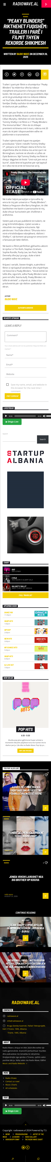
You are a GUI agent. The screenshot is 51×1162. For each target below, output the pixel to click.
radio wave (23, 53)
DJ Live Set (9, 665)
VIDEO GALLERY (31, 1137)
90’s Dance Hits (10, 647)
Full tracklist (25, 595)
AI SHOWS (15, 1137)
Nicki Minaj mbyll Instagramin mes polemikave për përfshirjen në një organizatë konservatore (26, 963)
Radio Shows (11, 1078)
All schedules (11, 1088)
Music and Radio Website (14, 1063)
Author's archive (25, 307)
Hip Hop (7, 630)
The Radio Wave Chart (34, 1139)
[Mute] (44, 416)
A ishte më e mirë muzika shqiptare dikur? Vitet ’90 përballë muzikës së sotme (25, 790)
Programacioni (21, 1134)
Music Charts (11, 1084)
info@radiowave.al (15, 1021)
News (25, 16)
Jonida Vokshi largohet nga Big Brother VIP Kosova (26, 878)
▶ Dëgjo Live (12, 422)
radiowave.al (25, 3)
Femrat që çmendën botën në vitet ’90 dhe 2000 (26, 834)
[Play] (6, 416)
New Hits (8, 638)
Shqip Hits (8, 621)
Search (5, 434)
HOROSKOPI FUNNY (12, 1139)
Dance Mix (8, 612)
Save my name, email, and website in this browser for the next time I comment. (29, 384)
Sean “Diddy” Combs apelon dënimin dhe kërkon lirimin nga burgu (25, 928)
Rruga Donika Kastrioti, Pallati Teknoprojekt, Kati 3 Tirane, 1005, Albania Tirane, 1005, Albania (24, 1029)
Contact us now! (12, 1081)
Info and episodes (25, 751)
